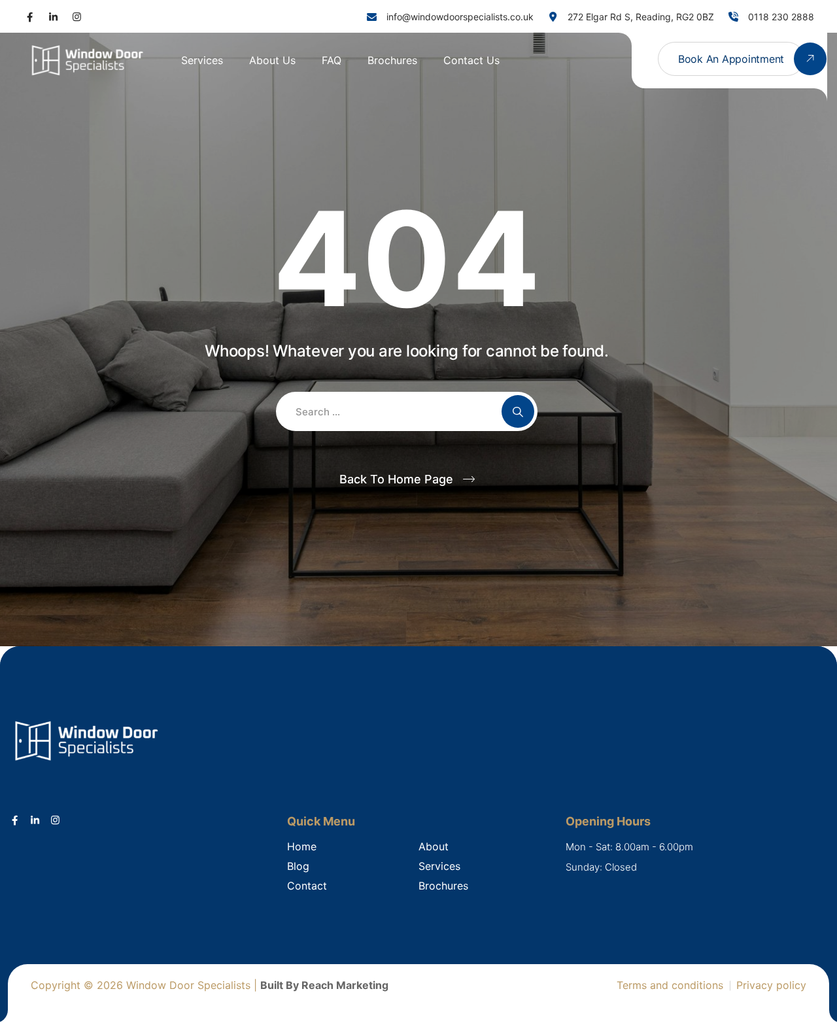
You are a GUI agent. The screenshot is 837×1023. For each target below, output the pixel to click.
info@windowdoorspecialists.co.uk (460, 16)
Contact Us (471, 60)
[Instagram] (77, 16)
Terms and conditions (670, 985)
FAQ (331, 60)
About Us (272, 60)
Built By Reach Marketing (324, 985)
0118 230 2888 (781, 16)
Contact (307, 885)
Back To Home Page (396, 479)
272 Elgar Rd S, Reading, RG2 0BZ (641, 16)
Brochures (392, 60)
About (433, 846)
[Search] (518, 411)
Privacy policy (771, 985)
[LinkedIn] (53, 16)
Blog (298, 866)
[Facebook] (30, 16)
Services (202, 60)
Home (301, 846)
